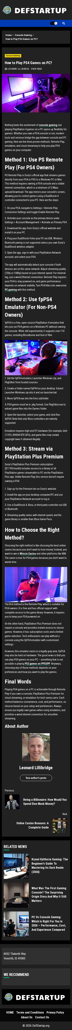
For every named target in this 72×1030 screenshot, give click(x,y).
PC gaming (11, 289)
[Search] (63, 23)
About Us (26, 1017)
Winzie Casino (28, 553)
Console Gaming (13, 56)
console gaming (48, 125)
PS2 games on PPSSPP (37, 663)
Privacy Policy (55, 1012)
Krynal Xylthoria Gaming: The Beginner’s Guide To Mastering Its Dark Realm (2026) (16, 866)
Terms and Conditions (30, 1012)
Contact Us (42, 1017)
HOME (10, 1012)
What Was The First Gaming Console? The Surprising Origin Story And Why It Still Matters (16, 895)
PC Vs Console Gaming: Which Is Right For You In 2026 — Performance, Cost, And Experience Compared (16, 924)
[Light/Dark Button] (53, 23)
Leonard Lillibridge (18, 69)
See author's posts (36, 777)
